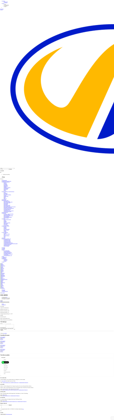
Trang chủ (3, 289)
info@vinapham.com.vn (13, 401)
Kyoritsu (5, 364)
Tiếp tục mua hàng (3, 414)
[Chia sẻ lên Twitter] (2, 302)
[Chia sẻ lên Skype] (7, 302)
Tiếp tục (2, 330)
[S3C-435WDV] (0, 340)
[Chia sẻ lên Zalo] (8, 302)
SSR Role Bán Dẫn (5, 291)
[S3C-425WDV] (2, 341)
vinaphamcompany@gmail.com (23, 382)
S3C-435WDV (2, 337)
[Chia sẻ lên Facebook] (0, 302)
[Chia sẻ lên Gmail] (6, 302)
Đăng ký (1, 9)
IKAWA (5, 370)
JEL (6, 297)
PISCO (5, 359)
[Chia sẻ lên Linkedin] (3, 302)
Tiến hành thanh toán (9, 414)
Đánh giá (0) (4, 304)
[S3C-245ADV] (2, 349)
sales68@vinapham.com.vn (15, 382)
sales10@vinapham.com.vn (6, 382)
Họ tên (1, 323)
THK (4, 373)
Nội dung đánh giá (3, 327)
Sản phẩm (3, 290)
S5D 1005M (5, 333)
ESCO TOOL (6, 367)
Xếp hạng (1, 329)
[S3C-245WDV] (2, 345)
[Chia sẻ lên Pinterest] (4, 302)
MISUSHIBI (6, 365)
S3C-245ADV (2, 350)
